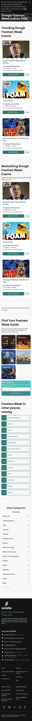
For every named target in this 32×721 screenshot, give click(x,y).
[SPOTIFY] (9, 707)
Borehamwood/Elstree (16, 417)
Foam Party (8, 100)
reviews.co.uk (19, 635)
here (25, 9)
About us (18, 668)
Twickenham (16, 480)
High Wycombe (16, 442)
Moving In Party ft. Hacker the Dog (16, 139)
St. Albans (16, 467)
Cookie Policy (5, 679)
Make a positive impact (22, 660)
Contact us (19, 677)
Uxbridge (16, 486)
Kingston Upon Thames (16, 449)
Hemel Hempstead (16, 436)
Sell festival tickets (21, 694)
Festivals (18, 612)
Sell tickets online (21, 687)
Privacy (3, 675)
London (16, 455)
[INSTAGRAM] (20, 707)
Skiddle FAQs (20, 690)
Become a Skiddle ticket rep (6, 699)
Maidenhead (16, 461)
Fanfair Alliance (18, 652)
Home (3, 668)
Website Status (6, 687)
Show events (16, 393)
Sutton (16, 473)
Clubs (9, 612)
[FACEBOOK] (25, 707)
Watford (16, 492)
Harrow (16, 430)
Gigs (3, 612)
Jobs (17, 680)
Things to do (6, 615)
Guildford (16, 424)
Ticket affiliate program (5, 694)
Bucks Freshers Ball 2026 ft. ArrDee (14, 61)
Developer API (5, 690)
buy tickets (14, 74)
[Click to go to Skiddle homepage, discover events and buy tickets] (6, 605)
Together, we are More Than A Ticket (16, 656)
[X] (4, 707)
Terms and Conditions (8, 671)
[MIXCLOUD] (14, 707)
